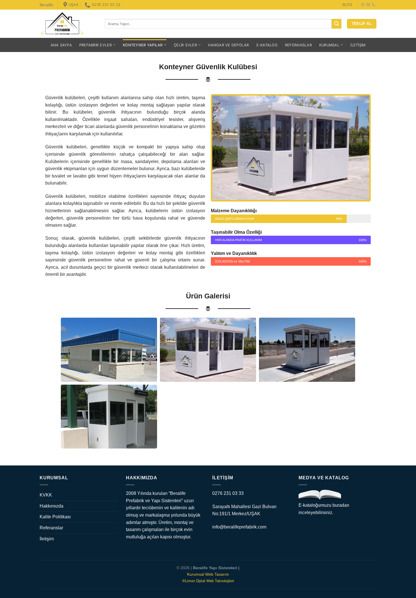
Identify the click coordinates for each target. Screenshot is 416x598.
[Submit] (336, 24)
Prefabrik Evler (95, 45)
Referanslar (298, 45)
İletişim (357, 45)
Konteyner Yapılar (142, 45)
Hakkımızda (51, 506)
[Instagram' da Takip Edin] (362, 5)
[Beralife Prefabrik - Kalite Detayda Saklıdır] (68, 24)
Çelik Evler (185, 45)
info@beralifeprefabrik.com (239, 527)
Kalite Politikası (55, 516)
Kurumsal (329, 45)
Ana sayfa (61, 45)
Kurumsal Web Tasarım (208, 574)
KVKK (46, 495)
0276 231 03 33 (228, 493)
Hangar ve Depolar (228, 45)
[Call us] (373, 5)
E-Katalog (267, 45)
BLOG (347, 5)
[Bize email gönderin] (368, 5)
